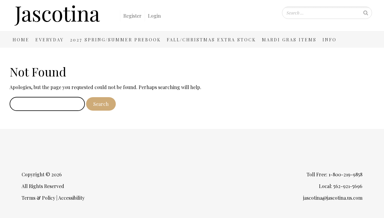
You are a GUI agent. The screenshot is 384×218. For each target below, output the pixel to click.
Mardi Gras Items (289, 40)
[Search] (366, 13)
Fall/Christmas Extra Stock (211, 40)
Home (21, 40)
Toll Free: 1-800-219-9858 (334, 174)
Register (132, 16)
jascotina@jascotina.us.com (332, 198)
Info (329, 40)
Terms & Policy (38, 198)
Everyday (49, 40)
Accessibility (71, 198)
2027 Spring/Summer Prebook (115, 40)
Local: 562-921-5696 (340, 186)
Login (154, 16)
